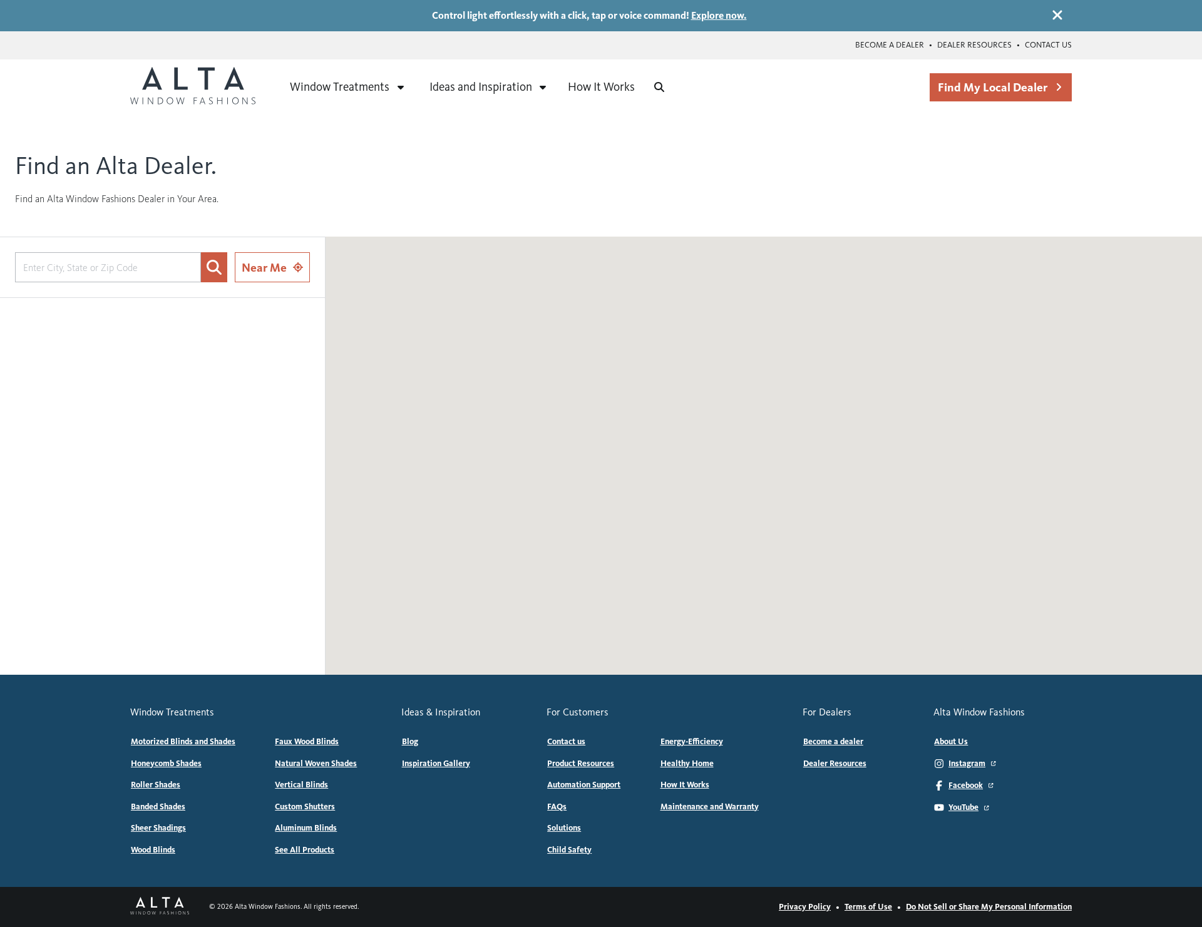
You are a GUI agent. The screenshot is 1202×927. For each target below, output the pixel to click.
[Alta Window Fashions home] (192, 87)
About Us (951, 742)
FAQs (557, 807)
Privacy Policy (805, 907)
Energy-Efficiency (691, 742)
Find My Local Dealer (992, 87)
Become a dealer (889, 45)
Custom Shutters (305, 807)
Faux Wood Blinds (307, 742)
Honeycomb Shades (166, 764)
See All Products (304, 850)
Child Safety (569, 850)
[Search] (659, 87)
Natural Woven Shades (316, 764)
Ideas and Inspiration (480, 86)
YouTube (963, 807)
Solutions (564, 828)
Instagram (966, 764)
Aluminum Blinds (306, 828)
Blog (410, 742)
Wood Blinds (153, 850)
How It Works (601, 86)
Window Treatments (339, 86)
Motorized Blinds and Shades (183, 742)
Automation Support (583, 785)
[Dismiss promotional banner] (1057, 15)
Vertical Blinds (301, 785)
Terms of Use (868, 907)
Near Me (264, 267)
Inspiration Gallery (436, 764)
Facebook (965, 786)
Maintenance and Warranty (709, 807)
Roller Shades (155, 785)
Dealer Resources (974, 45)
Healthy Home (687, 764)
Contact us (1048, 45)
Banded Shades (158, 807)
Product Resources (580, 764)
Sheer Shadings (158, 828)
